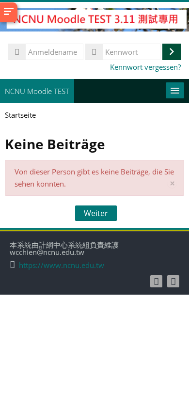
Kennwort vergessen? (145, 67)
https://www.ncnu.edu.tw (61, 265)
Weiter (96, 213)
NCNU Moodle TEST (37, 91)
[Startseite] (94, 21)
